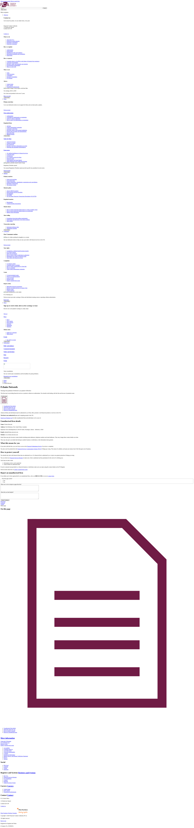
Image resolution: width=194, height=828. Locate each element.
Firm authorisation (8, 113)
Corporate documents (9, 348)
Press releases (10, 322)
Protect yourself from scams (13, 280)
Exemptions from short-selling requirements (17, 218)
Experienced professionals (13, 87)
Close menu (6, 97)
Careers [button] (10, 786)
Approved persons (11, 141)
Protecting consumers (12, 44)
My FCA (6, 776)
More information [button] (8, 738)
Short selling (10, 221)
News (5, 302)
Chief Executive (10, 74)
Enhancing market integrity (13, 41)
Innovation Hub (10, 133)
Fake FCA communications (13, 276)
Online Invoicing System (10, 782)
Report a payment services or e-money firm (17, 288)
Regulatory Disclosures (12, 183)
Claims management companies (14, 127)
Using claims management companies (16, 269)
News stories (10, 321)
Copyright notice (8, 750)
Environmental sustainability (13, 65)
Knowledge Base (11, 180)
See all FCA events (11, 340)
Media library (10, 334)
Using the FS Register (6, 741)
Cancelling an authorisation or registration (17, 117)
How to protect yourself (9, 408)
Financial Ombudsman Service (34, 446)
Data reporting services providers (14, 192)
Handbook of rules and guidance (14, 52)
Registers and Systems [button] (26, 773)
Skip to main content (5, 1)
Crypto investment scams (13, 275)
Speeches (9, 324)
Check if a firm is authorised (13, 118)
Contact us (6, 33)
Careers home (10, 84)
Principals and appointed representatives (16, 147)
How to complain (11, 267)
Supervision (9, 55)
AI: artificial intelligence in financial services (17, 153)
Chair (8, 72)
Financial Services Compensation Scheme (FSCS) (29, 449)
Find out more (7, 110)
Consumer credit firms (12, 128)
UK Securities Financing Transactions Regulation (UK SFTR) (21, 196)
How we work (7, 96)
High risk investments (12, 253)
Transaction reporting (12, 228)
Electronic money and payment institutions (17, 130)
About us (6, 15)
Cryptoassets (10, 156)
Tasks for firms (7, 138)
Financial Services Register (16, 458)
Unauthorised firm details (10, 406)
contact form (51, 476)
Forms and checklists (12, 179)
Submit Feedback (5, 500)
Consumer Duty (10, 154)
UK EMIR (9, 195)
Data (5, 354)
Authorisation (10, 50)
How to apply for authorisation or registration (17, 120)
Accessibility (7, 748)
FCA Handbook (7, 778)
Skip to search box (15, 1)
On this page (4, 396)
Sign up (5, 313)
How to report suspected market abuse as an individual (20, 211)
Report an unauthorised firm (10, 410)
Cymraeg (6, 753)
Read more (6, 299)
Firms (5, 99)
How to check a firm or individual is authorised (18, 255)
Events (5, 337)
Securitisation (10, 193)
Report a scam (10, 289)
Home (5, 380)
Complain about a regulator (13, 265)
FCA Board (9, 78)
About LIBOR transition (12, 191)
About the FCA (10, 39)
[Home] (9, 6)
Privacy (5, 757)
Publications (6, 343)
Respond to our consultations (11, 376)
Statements (9, 325)
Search (2, 8)
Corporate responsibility (12, 62)
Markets (6, 173)
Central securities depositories (14, 203)
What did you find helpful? (7, 492)
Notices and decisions (9, 351)
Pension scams (10, 279)
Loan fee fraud (10, 278)
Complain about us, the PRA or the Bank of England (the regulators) (23, 61)
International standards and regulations (16, 54)
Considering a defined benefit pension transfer (18, 251)
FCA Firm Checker (11, 252)
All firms (9, 126)
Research (6, 357)
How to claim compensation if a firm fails (16, 266)
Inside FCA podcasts (12, 332)
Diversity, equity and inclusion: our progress (17, 64)
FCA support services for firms (14, 157)
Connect (6, 780)
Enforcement (10, 51)
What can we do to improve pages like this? (11, 484)
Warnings (9, 326)
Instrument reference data (13, 227)
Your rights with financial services (15, 257)
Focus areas (7, 150)
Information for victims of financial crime (16, 256)
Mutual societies (10, 134)
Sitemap (6, 759)
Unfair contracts (10, 290)
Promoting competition (12, 42)
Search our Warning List (6, 418)
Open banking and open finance (14, 160)
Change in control (11, 143)
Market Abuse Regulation (13, 212)
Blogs (8, 319)
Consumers (6, 231)
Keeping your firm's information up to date (17, 146)
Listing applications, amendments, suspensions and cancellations (22, 182)
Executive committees (12, 77)
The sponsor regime (11, 185)
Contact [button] (10, 795)
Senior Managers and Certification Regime (17, 161)
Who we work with (11, 66)
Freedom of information (9, 754)
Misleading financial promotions (14, 286)
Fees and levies (10, 144)
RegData (6, 781)
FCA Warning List (5, 742)
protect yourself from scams (20, 469)
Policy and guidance (9, 346)
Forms (5, 360)
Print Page (3, 501)
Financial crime (10, 158)
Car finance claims (11, 263)
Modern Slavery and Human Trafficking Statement (16, 756)
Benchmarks (10, 202)
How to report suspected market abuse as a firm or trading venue (22, 209)
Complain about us (8, 749)
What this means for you (9, 407)
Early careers (10, 85)
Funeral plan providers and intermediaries (16, 131)
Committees (9, 75)
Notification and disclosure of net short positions (18, 219)
